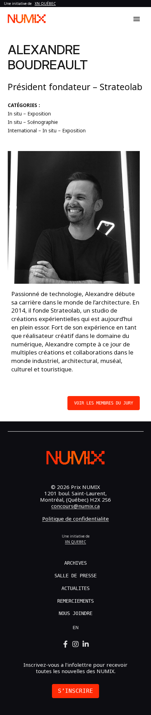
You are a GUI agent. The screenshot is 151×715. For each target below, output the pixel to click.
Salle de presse (75, 575)
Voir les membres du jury (103, 403)
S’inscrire (75, 691)
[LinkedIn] (86, 644)
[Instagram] (76, 644)
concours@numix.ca (75, 505)
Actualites (75, 588)
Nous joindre (75, 613)
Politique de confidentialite (75, 518)
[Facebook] (65, 644)
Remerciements (75, 601)
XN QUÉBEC (45, 3)
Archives (75, 563)
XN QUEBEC (75, 541)
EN (76, 628)
